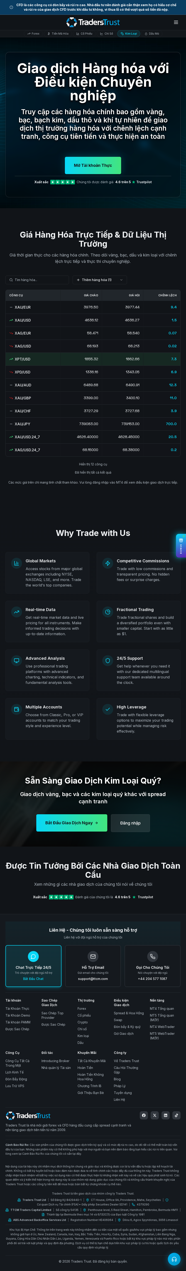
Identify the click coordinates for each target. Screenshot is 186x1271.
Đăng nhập (130, 823)
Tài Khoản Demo (17, 1015)
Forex (82, 1008)
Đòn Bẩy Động (16, 1079)
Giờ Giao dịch (124, 1033)
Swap (118, 1020)
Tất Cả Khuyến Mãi (92, 1061)
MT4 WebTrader (162, 1027)
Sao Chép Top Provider (53, 1015)
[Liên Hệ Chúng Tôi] (174, 1259)
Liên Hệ (119, 1099)
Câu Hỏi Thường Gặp (126, 1070)
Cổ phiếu (84, 1015)
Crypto (83, 1022)
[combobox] (37, 280)
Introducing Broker (55, 1061)
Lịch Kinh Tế (14, 1072)
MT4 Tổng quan (162, 1008)
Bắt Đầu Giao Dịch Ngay (69, 822)
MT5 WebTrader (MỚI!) (162, 1036)
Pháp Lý (120, 1086)
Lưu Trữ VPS (14, 1086)
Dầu (80, 1043)
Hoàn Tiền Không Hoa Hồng (91, 1077)
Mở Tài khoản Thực (93, 165)
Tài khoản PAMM (17, 1022)
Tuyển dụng (123, 1093)
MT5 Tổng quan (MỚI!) (162, 1017)
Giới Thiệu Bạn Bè (91, 1093)
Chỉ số (82, 1029)
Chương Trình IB (89, 1086)
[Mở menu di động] (176, 22)
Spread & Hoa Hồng (129, 1013)
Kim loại (83, 1036)
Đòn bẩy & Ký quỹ (127, 1027)
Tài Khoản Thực (17, 1008)
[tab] (33, 33)
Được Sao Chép (17, 1029)
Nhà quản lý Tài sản (56, 1068)
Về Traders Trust (126, 1061)
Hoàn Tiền (85, 1068)
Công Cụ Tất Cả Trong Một (17, 1063)
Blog (117, 1079)
